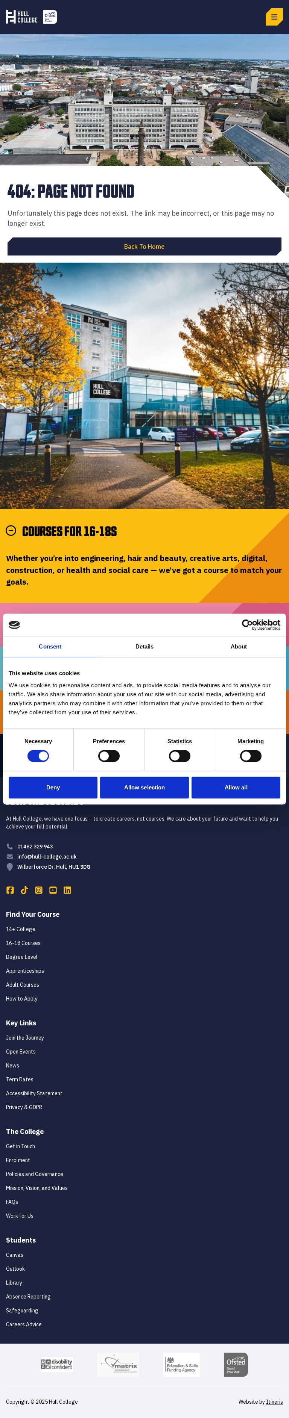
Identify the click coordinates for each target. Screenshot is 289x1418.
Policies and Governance (34, 1174)
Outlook (15, 1268)
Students (21, 1240)
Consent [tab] (50, 646)
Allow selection (144, 787)
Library (14, 1282)
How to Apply (22, 998)
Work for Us (19, 1215)
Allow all (236, 787)
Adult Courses (22, 984)
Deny (53, 787)
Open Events (21, 1051)
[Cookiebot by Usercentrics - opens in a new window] (247, 624)
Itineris (274, 1401)
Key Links (21, 1023)
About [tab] (239, 646)
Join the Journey (25, 1037)
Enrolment (18, 1160)
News (12, 1065)
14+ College (20, 929)
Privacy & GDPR (24, 1107)
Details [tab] (144, 646)
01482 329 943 (35, 846)
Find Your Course (32, 914)
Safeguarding (22, 1310)
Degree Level (22, 957)
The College (25, 1131)
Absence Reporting (28, 1296)
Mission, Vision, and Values (37, 1188)
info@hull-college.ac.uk (47, 856)
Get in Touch (20, 1146)
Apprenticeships (25, 971)
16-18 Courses (23, 943)
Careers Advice (24, 1324)
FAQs (12, 1202)
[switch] (109, 756)
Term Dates (19, 1079)
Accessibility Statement (34, 1093)
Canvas (14, 1255)
